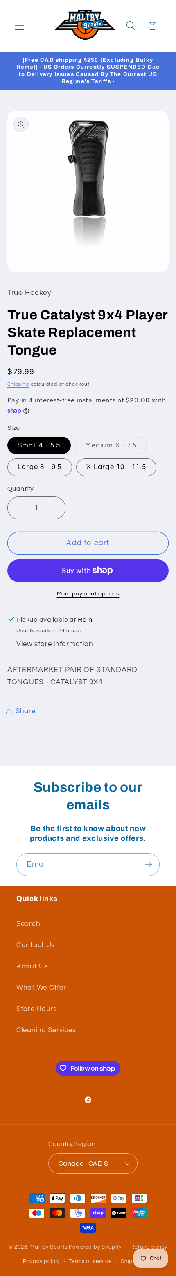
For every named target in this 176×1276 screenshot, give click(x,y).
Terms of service (90, 1261)
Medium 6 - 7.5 (116, 447)
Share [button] (26, 711)
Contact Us (35, 945)
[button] (20, 26)
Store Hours (36, 1009)
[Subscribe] (148, 864)
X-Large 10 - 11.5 (116, 467)
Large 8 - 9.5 (40, 467)
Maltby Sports (48, 1247)
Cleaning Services (46, 1030)
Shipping (18, 384)
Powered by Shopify (95, 1247)
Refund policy (149, 1247)
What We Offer (41, 987)
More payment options (88, 594)
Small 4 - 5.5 (39, 445)
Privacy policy (41, 1261)
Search (28, 924)
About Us (32, 966)
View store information (54, 644)
